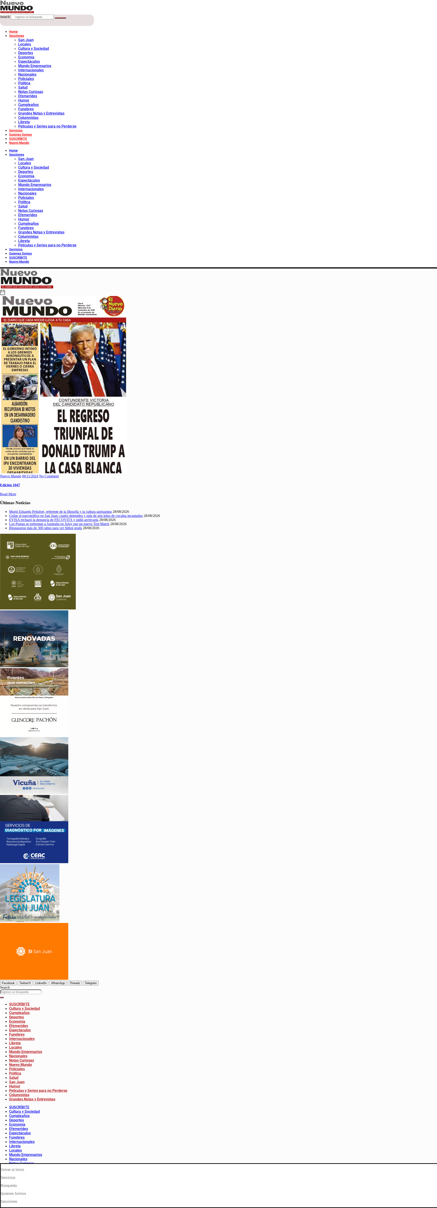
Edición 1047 (10, 485)
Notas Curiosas (30, 92)
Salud (23, 87)
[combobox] (21, 992)
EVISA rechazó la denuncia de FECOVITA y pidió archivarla (53, 520)
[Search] (60, 18)
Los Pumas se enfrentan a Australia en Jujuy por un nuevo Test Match (59, 524)
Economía (26, 57)
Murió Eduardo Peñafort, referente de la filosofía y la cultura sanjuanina (60, 512)
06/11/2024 (30, 476)
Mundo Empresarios (34, 66)
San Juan (26, 40)
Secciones (16, 36)
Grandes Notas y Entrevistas (41, 113)
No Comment (49, 476)
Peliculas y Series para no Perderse (47, 126)
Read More (8, 494)
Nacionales (27, 74)
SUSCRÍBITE (18, 138)
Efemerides (27, 96)
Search (5, 17)
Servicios (16, 130)
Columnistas (28, 117)
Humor (23, 100)
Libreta (24, 122)
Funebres (26, 109)
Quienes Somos (20, 134)
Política (24, 83)
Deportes (25, 53)
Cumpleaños (28, 105)
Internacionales (31, 70)
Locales (24, 44)
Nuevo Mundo (19, 143)
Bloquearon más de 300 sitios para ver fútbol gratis (45, 528)
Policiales (26, 79)
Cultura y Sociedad (33, 48)
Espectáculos (29, 61)
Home (13, 31)
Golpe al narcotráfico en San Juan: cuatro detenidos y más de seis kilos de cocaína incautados (76, 516)
